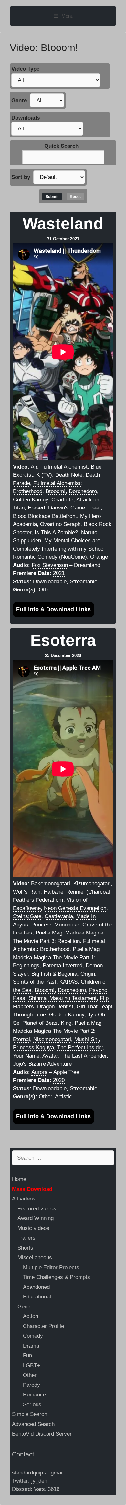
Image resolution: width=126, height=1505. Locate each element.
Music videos (33, 1228)
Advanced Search (33, 1424)
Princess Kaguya (33, 1047)
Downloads (25, 118)
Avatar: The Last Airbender (74, 1056)
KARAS (68, 982)
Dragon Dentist (55, 1007)
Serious (32, 1405)
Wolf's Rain (26, 892)
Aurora (39, 1072)
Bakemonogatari (50, 884)
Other (45, 590)
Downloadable (50, 582)
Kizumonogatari (92, 884)
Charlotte (62, 500)
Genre (19, 100)
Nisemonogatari (52, 1039)
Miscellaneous (34, 1257)
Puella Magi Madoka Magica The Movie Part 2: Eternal (58, 1031)
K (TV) (44, 475)
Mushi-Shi (86, 1039)
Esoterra (63, 640)
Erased (36, 508)
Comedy (33, 1336)
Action (30, 1316)
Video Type (25, 69)
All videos (24, 1199)
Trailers (26, 1238)
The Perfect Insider (80, 1047)
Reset (75, 196)
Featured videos (36, 1209)
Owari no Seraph (60, 524)
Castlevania (59, 916)
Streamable (83, 582)
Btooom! (56, 491)
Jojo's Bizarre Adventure (42, 1064)
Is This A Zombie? (56, 532)
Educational (37, 1297)
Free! (94, 508)
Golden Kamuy (30, 500)
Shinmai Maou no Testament (62, 998)
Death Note (68, 475)
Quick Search (61, 146)
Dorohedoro (83, 491)
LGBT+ (31, 1365)
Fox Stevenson (50, 565)
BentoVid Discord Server (42, 1434)
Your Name (26, 1056)
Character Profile (43, 1326)
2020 (59, 1080)
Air (34, 467)
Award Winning (35, 1218)
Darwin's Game (66, 508)
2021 (59, 573)
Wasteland (63, 224)
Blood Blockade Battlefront (45, 516)
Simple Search (29, 1414)
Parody (31, 1385)
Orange (99, 557)
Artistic (63, 1096)
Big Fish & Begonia (54, 974)
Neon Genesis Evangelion (75, 908)
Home (19, 1179)
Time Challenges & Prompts (56, 1277)
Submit (52, 196)
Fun (27, 1355)
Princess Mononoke (55, 925)
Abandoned (36, 1287)
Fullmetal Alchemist (64, 467)
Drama (31, 1346)
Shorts (25, 1248)
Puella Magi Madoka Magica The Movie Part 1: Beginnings (57, 957)
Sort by (20, 177)
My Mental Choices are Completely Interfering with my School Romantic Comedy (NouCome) (59, 548)
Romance (34, 1395)
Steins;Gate (27, 916)
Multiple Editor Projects (51, 1267)
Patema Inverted (62, 965)
